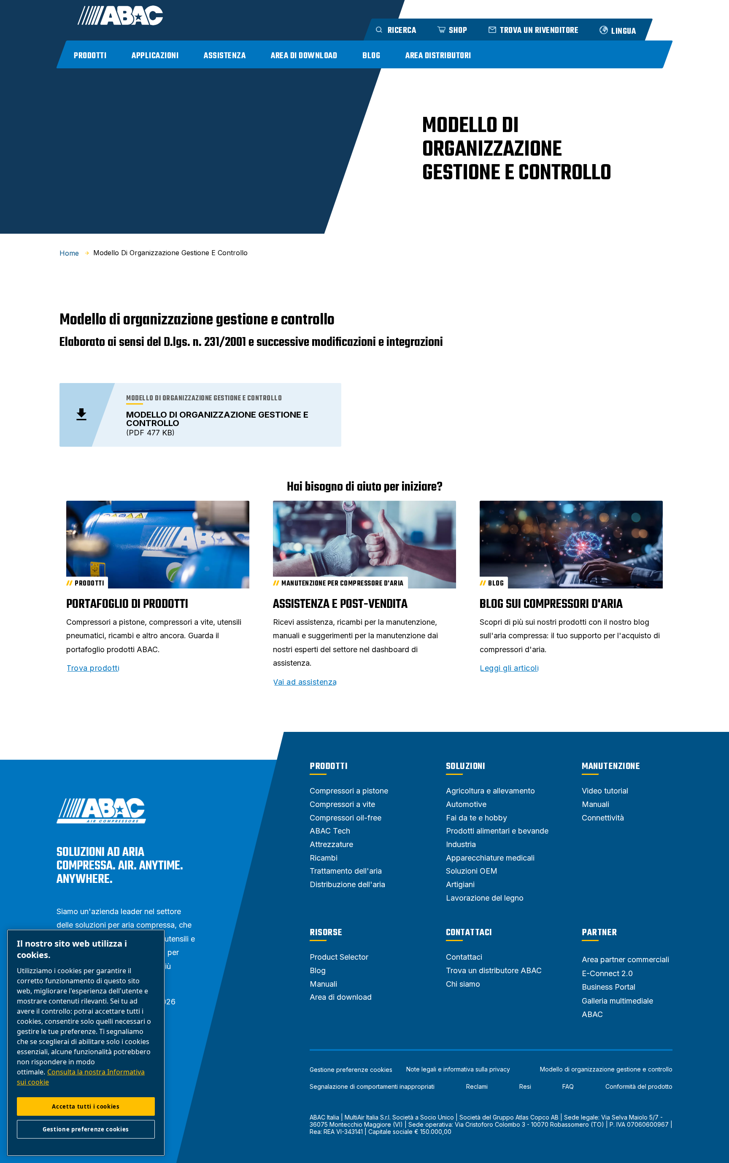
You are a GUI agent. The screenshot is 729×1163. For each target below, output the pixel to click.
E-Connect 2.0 (607, 973)
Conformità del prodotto (638, 1086)
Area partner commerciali (625, 959)
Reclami (477, 1086)
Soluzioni (466, 766)
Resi (525, 1086)
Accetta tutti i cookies (85, 1106)
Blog (371, 55)
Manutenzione (611, 766)
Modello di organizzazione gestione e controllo (606, 1069)
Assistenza (225, 55)
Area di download (304, 55)
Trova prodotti (92, 668)
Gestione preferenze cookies (351, 1070)
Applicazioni (155, 55)
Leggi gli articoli (509, 668)
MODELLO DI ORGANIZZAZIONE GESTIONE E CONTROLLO (217, 419)
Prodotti (90, 55)
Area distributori (438, 55)
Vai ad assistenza (305, 682)
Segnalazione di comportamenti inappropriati (372, 1086)
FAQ (568, 1086)
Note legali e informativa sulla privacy (458, 1069)
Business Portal (608, 986)
